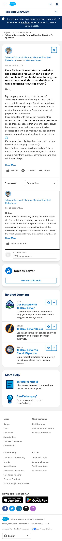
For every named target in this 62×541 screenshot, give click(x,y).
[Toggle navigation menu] (56, 12)
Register (25, 22)
